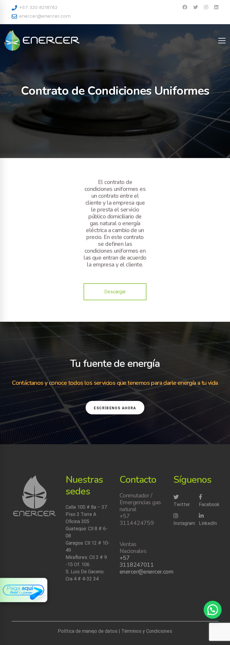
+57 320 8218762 (38, 7)
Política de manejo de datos (87, 631)
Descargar (115, 292)
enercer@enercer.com (44, 16)
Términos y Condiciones (146, 631)
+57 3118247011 (136, 561)
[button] (213, 610)
